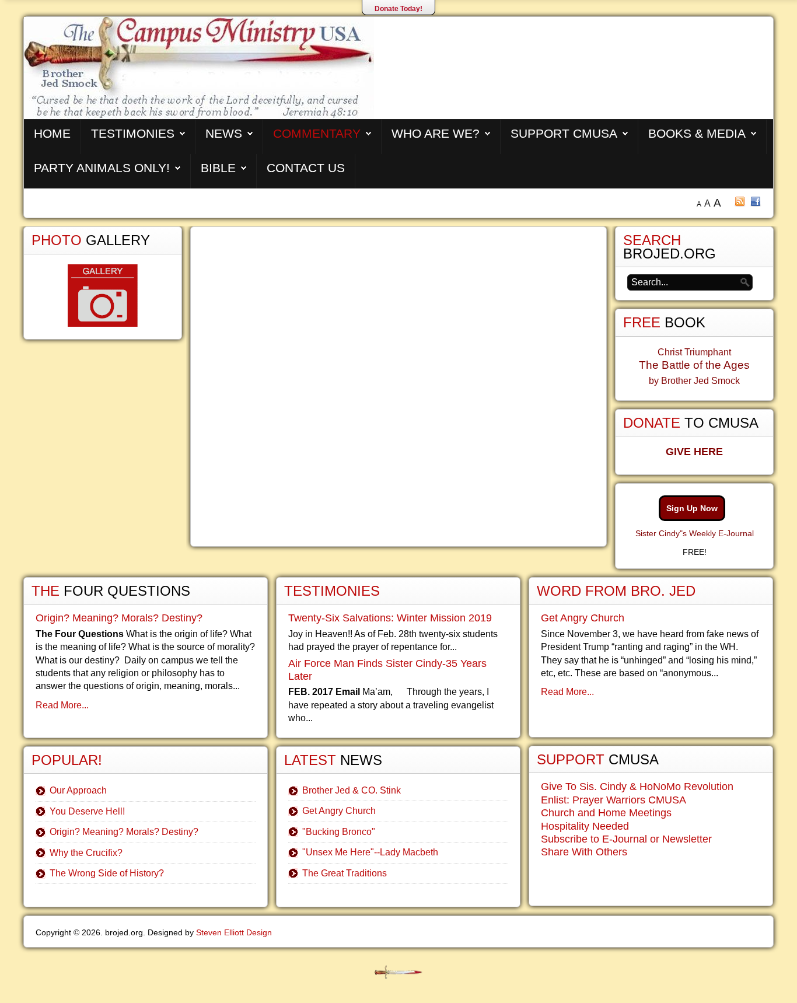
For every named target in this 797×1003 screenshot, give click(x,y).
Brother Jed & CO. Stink (351, 790)
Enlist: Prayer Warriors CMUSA (613, 800)
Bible (218, 167)
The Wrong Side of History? (107, 873)
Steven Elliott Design (234, 932)
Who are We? (435, 133)
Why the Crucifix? (86, 853)
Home (52, 133)
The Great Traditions (344, 873)
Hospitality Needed (585, 826)
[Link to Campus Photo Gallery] (103, 295)
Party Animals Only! (102, 167)
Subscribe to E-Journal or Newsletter (626, 839)
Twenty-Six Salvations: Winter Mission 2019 (390, 618)
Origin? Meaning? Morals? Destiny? (119, 618)
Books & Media (697, 133)
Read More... (62, 705)
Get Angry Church (339, 811)
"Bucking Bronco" (338, 832)
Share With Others (584, 852)
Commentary (317, 133)
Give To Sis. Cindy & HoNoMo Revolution (637, 786)
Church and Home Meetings (606, 813)
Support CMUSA (564, 133)
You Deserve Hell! (87, 811)
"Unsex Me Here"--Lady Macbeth (370, 852)
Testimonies (132, 133)
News (223, 133)
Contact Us (306, 167)
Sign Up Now (692, 508)
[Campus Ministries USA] (398, 972)
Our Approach (78, 790)
